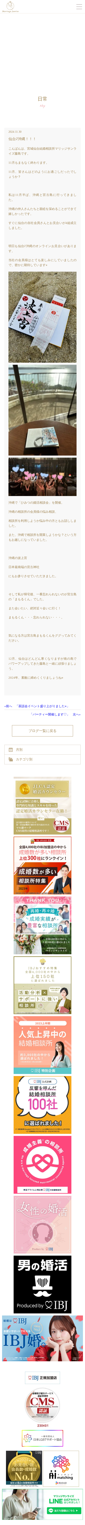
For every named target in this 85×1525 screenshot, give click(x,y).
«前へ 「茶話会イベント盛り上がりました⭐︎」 (37, 706)
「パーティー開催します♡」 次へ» (55, 714)
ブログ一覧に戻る (42, 731)
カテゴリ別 (24, 759)
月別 (19, 749)
